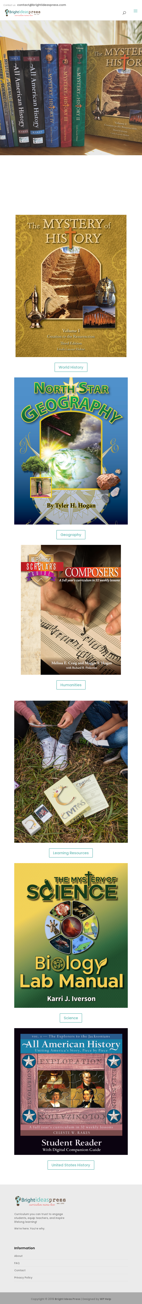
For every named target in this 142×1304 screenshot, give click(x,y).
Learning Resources (71, 853)
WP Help (105, 1299)
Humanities (71, 685)
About (18, 1256)
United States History (71, 1165)
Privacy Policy (23, 1277)
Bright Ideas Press (67, 1299)
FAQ (17, 1263)
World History (71, 367)
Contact (20, 1270)
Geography (70, 534)
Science (71, 1018)
